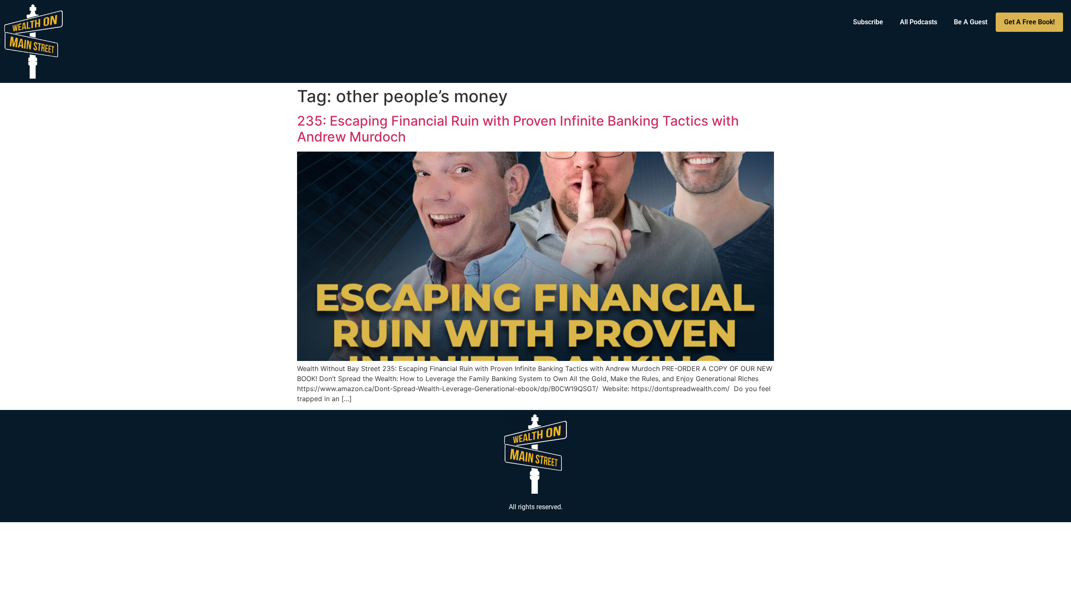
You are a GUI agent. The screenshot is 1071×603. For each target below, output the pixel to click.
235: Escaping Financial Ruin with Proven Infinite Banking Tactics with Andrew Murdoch (518, 129)
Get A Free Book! (1029, 22)
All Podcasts (918, 22)
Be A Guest (970, 22)
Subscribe (868, 22)
